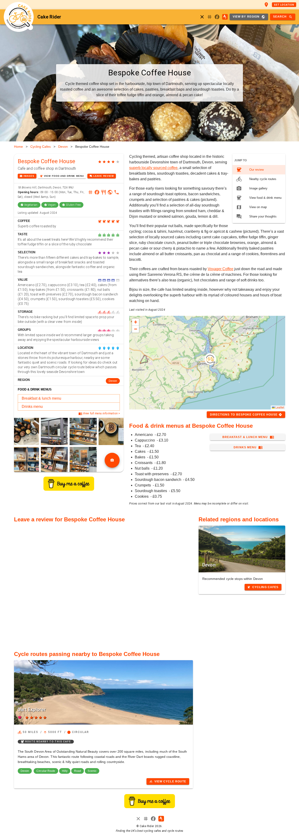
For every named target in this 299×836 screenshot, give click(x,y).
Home (18, 146)
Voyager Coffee (220, 269)
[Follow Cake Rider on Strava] (225, 17)
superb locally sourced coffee (153, 168)
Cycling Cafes (40, 146)
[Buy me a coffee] (68, 489)
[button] (210, 359)
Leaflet (279, 407)
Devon (63, 146)
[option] (258, 169)
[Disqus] (103, 584)
